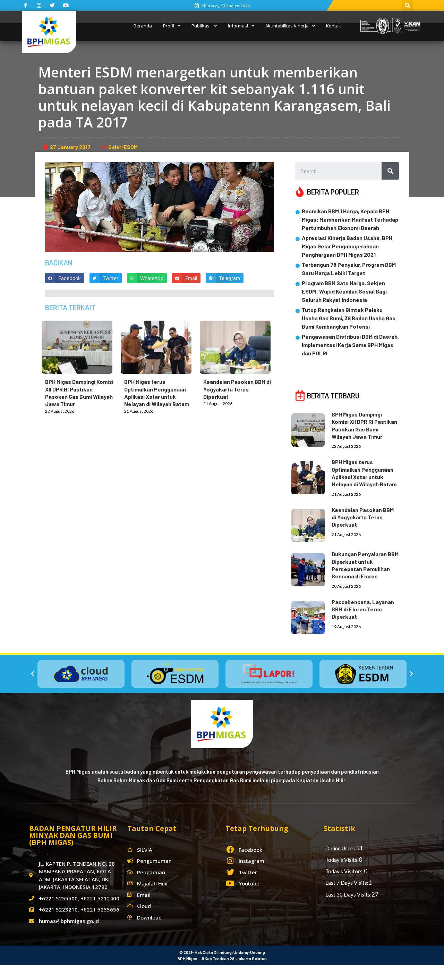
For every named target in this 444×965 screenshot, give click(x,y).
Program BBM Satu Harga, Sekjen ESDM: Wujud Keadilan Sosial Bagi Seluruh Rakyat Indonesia (344, 291)
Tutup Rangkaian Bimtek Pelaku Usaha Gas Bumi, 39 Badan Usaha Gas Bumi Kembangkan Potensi (348, 318)
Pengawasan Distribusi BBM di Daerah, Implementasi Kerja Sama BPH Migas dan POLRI (350, 344)
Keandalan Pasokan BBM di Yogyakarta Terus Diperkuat (237, 389)
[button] (32, 673)
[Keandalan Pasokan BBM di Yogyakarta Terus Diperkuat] (238, 346)
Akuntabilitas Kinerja (287, 26)
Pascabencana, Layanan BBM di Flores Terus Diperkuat (363, 609)
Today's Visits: (342, 860)
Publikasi (201, 26)
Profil (168, 26)
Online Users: (340, 848)
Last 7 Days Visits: (346, 883)
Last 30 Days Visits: (348, 894)
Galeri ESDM (123, 147)
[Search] (390, 171)
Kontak (333, 26)
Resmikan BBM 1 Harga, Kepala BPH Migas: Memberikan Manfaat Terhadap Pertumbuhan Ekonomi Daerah (350, 219)
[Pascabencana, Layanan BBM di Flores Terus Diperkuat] (311, 616)
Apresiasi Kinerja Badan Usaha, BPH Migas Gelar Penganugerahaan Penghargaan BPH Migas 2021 (347, 246)
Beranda (143, 26)
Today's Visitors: (344, 871)
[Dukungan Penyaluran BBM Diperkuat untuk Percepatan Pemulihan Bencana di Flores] (311, 568)
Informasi (238, 26)
